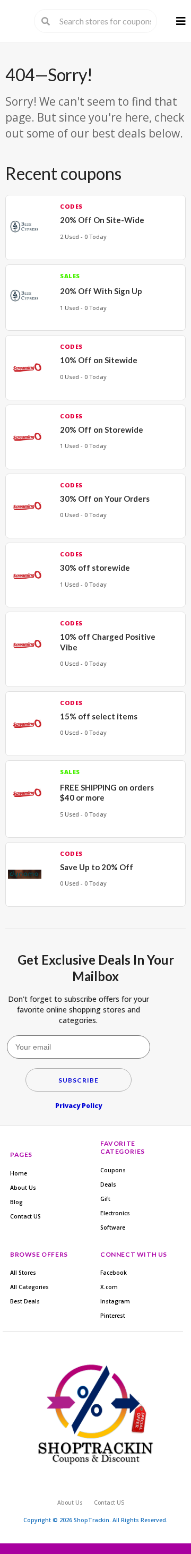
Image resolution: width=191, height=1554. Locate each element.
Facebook (113, 1272)
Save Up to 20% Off (96, 867)
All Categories (29, 1287)
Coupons (113, 1170)
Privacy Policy (78, 1105)
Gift (105, 1199)
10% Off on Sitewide (98, 360)
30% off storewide (95, 567)
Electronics (115, 1213)
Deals (108, 1184)
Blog (16, 1202)
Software (112, 1227)
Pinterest (112, 1315)
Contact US (25, 1216)
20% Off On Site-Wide (102, 220)
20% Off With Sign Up (101, 291)
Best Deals (25, 1301)
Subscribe (78, 1080)
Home (18, 1173)
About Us (23, 1187)
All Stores (23, 1272)
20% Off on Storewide (101, 429)
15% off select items (98, 716)
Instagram (115, 1301)
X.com (109, 1287)
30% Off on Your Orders (105, 498)
